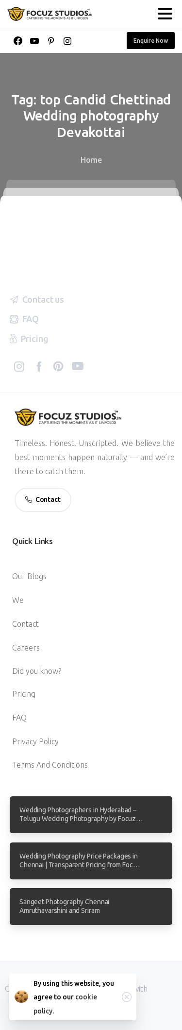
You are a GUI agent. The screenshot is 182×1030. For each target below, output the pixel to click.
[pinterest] (51, 41)
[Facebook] (18, 41)
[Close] (127, 997)
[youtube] (34, 41)
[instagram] (67, 41)
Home (91, 159)
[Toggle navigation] (165, 13)
